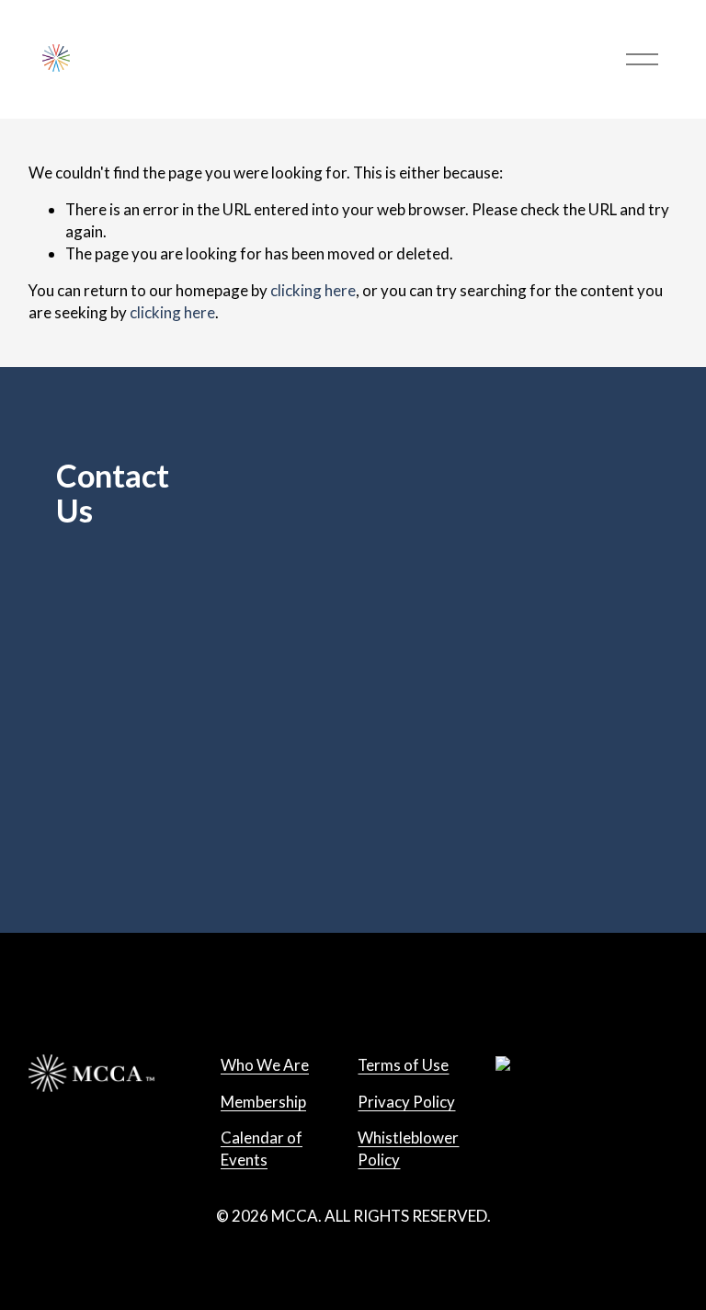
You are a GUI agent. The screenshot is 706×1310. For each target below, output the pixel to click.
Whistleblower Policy (408, 1148)
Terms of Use (403, 1064)
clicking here (313, 290)
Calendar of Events (261, 1148)
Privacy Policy (406, 1101)
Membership (263, 1101)
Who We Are (265, 1064)
